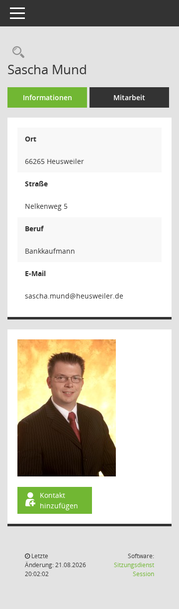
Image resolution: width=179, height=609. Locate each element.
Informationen (47, 97)
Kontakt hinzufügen (59, 500)
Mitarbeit (129, 97)
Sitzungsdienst (134, 569)
